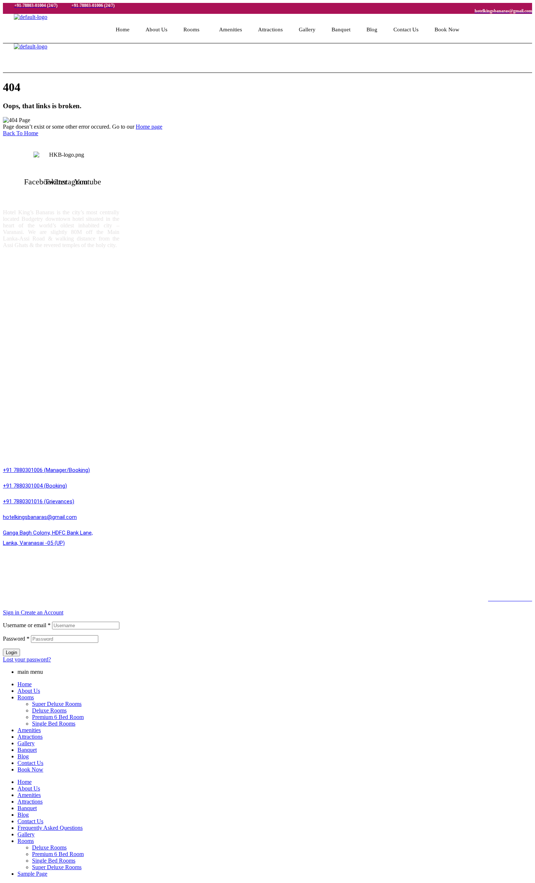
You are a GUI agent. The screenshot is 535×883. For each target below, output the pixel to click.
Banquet (341, 29)
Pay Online (21, 432)
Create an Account (42, 612)
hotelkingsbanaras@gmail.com (40, 517)
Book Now (447, 29)
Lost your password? (27, 659)
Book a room (24, 336)
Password (16, 639)
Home (123, 29)
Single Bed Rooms (31, 321)
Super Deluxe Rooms (35, 275)
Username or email (27, 625)
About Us (156, 29)
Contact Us (406, 29)
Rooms (191, 29)
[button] (193, 29)
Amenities (230, 29)
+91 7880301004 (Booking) (35, 485)
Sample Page (32, 874)
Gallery (307, 29)
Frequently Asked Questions (50, 828)
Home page (149, 127)
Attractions (270, 29)
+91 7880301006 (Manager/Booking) (46, 470)
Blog (371, 29)
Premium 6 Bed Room (36, 305)
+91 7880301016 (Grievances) (38, 501)
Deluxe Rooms (26, 290)
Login (11, 652)
